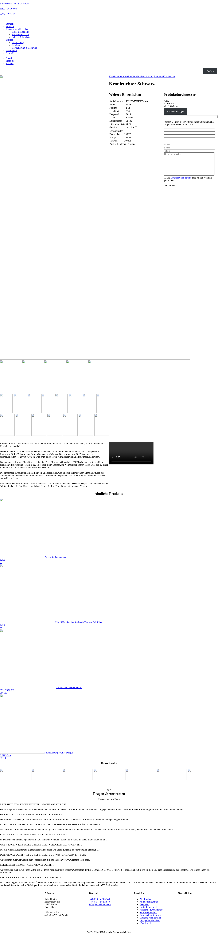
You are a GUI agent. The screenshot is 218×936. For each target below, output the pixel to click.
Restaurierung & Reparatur (24, 48)
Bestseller (144, 904)
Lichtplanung (18, 42)
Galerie (9, 58)
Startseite (10, 24)
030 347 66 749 (7, 13)
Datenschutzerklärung (181, 177)
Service (9, 40)
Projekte (10, 61)
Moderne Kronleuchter (164, 76)
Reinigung (17, 45)
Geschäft (10, 53)
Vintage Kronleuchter (150, 920)
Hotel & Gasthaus (20, 32)
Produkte (10, 26)
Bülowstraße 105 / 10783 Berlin (15, 3)
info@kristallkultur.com (100, 904)
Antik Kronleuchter (149, 901)
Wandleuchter (146, 923)
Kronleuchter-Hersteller (17, 29)
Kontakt (9, 63)
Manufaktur (11, 50)
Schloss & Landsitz (21, 37)
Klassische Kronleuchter (120, 76)
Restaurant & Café (20, 34)
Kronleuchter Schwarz (142, 76)
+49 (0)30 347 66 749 (99, 899)
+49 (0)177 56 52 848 (99, 901)
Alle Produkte (146, 899)
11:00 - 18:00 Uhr (8, 8)
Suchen (210, 71)
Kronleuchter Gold (148, 912)
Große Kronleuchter (149, 907)
